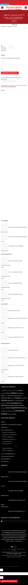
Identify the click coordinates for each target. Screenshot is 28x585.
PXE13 (22, 398)
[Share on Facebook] (5, 81)
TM (14, 400)
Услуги (5, 549)
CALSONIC (3, 393)
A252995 (4, 134)
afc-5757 (15, 390)
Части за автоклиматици (7, 453)
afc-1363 (9, 390)
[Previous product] (15, 21)
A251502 (18, 134)
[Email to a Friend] (9, 81)
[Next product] (13, 21)
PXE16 (25, 398)
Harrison (3, 395)
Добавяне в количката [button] (6, 115)
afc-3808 (12, 390)
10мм (4, 390)
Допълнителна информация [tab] (8, 86)
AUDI (18, 390)
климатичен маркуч (11, 411)
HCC (6, 395)
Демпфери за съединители (8, 439)
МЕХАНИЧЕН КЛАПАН (17, 405)
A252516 (18, 157)
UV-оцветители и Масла (7, 456)
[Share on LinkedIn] (14, 81)
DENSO (3, 422)
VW (5, 403)
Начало (6, 17)
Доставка (14, 549)
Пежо (8, 408)
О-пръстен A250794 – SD (20, 205)
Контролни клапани (6, 441)
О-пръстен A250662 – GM (7, 205)
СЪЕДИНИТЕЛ (15, 408)
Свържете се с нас (4, 4)
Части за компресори (16, 17)
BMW (21, 390)
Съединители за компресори (8, 434)
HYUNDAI (13, 395)
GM (22, 393)
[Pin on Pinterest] (12, 81)
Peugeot (18, 398)
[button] (2, 7)
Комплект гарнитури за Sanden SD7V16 (6, 109)
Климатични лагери (6, 448)
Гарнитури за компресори (14, 18)
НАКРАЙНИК (3, 408)
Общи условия (21, 549)
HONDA (8, 395)
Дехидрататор (16, 403)
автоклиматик (4, 411)
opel (9, 398)
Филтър (24, 408)
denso (14, 393)
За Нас (9, 549)
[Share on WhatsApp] (2, 81)
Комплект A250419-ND (7, 157)
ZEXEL (9, 403)
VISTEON (3, 403)
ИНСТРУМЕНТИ (5, 459)
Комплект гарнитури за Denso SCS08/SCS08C (20, 109)
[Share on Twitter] (7, 81)
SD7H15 (10, 400)
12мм (6, 390)
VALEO (22, 400)
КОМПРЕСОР (5, 405)
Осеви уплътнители (6, 443)
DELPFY (8, 393)
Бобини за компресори (7, 436)
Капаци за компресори (7, 450)
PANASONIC (12, 398)
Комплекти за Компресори (8, 432)
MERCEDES (4, 398)
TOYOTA (17, 400)
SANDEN (4, 400)
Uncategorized (4, 461)
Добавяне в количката (9, 73)
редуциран (10, 414)
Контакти (14, 550)
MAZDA (20, 395)
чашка (14, 414)
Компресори (4, 427)
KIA (17, 395)
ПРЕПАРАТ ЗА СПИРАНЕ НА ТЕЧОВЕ (11, 424)
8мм (2, 390)
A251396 (18, 181)
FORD (19, 393)
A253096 (4, 181)
